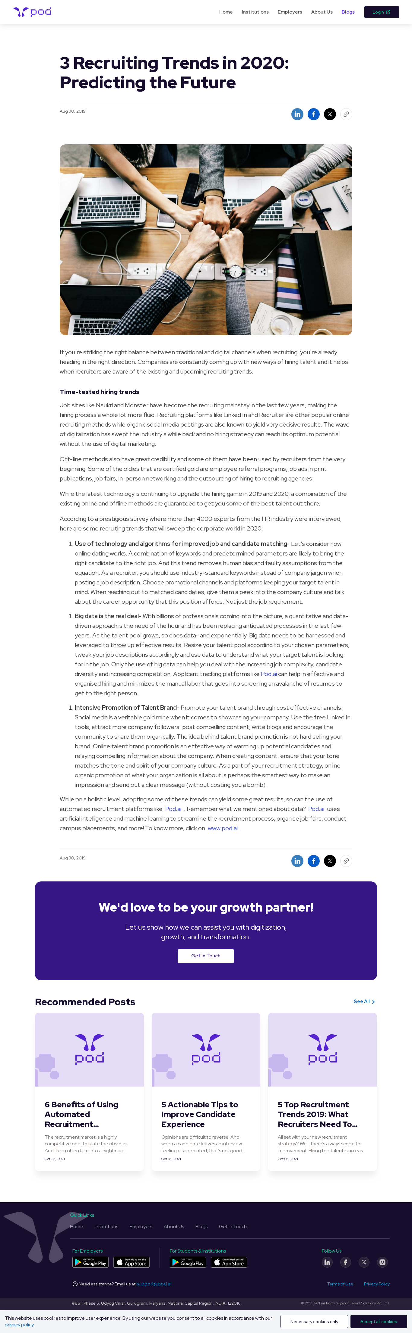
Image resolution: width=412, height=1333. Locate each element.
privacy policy (19, 1325)
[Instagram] (382, 1262)
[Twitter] (364, 1262)
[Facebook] (345, 1262)
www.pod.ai (223, 828)
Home (226, 12)
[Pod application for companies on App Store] (131, 1262)
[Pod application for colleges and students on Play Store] (188, 1262)
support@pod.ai (154, 1284)
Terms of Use (340, 1284)
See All (362, 1001)
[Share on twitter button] (330, 114)
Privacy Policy (377, 1284)
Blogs (348, 12)
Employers (290, 12)
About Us (322, 12)
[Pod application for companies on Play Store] (90, 1262)
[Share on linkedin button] (297, 114)
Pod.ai (269, 674)
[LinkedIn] (327, 1262)
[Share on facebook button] (314, 114)
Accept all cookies (378, 1321)
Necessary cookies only (314, 1321)
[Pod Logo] (32, 12)
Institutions (255, 12)
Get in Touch (205, 956)
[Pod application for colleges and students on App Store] (229, 1262)
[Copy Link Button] (346, 114)
